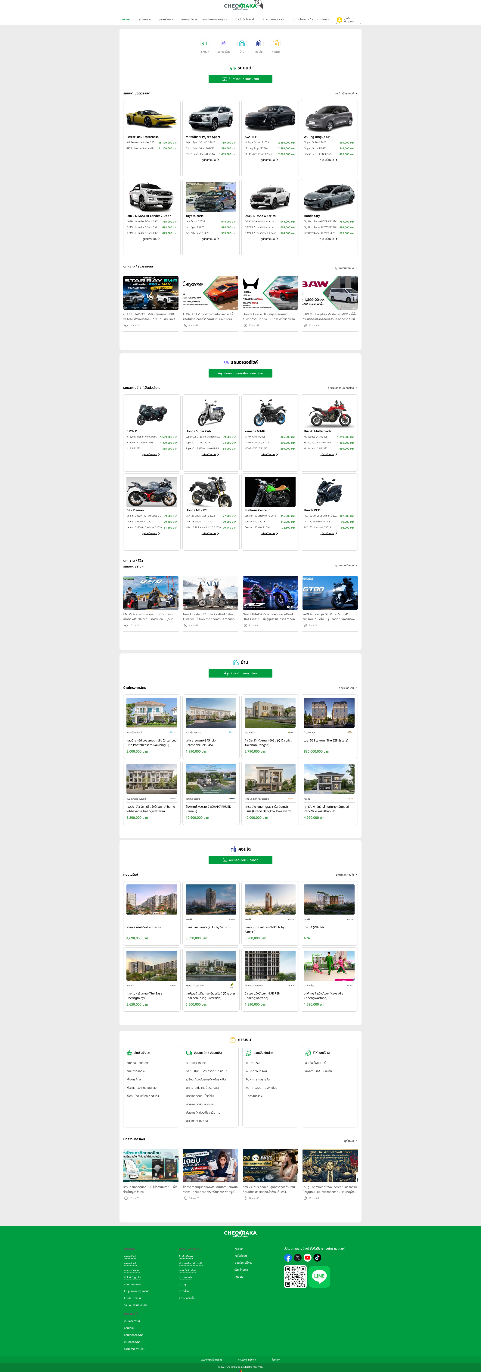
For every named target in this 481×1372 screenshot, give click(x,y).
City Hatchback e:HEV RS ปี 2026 (320, 221)
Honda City (312, 216)
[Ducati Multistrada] (329, 412)
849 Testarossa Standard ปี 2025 (141, 148)
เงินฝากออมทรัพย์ (256, 1071)
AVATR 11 (251, 137)
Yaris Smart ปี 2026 (195, 221)
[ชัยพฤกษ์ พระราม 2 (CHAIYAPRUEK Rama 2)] (211, 779)
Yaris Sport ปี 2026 (195, 227)
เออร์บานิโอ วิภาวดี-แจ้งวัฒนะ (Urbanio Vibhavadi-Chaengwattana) (150, 809)
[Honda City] (329, 197)
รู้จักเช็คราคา (241, 1270)
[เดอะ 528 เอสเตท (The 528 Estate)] (329, 713)
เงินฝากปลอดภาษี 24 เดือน (262, 1088)
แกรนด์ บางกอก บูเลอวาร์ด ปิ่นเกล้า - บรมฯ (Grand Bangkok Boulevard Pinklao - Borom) (268, 809)
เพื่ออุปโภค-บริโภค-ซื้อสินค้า (142, 1096)
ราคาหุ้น (183, 1284)
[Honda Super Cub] (211, 412)
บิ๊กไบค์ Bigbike (132, 1277)
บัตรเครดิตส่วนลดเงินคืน (201, 1104)
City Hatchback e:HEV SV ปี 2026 (320, 227)
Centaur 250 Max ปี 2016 (257, 527)
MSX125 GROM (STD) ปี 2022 (200, 521)
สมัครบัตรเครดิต (196, 1063)
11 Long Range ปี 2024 (256, 148)
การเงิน (276, 52)
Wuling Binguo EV (317, 137)
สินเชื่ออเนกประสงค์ (138, 1063)
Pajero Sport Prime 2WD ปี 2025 (201, 148)
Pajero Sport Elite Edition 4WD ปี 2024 (201, 154)
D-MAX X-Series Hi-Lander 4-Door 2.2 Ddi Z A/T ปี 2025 (260, 221)
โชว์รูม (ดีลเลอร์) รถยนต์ (137, 1291)
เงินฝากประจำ (254, 1063)
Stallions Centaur (257, 510)
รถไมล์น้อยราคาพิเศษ (135, 1305)
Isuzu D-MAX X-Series (260, 216)
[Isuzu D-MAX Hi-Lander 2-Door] (151, 197)
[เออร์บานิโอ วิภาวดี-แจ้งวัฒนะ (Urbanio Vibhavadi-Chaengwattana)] (151, 779)
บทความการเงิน (255, 1096)
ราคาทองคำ (185, 1277)
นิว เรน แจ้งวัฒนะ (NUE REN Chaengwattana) (262, 995)
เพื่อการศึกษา (134, 1079)
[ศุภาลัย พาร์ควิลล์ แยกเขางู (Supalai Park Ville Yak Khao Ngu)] (329, 779)
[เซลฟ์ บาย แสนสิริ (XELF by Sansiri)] (211, 900)
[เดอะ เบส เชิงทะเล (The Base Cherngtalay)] (151, 966)
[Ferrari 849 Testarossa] (151, 118)
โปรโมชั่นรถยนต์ (132, 1298)
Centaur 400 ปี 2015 (255, 521)
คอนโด (259, 52)
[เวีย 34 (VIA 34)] (329, 900)
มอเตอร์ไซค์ (223, 52)
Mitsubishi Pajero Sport (203, 137)
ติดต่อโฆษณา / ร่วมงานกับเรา (311, 19)
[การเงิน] (276, 43)
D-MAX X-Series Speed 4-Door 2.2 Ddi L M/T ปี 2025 (262, 233)
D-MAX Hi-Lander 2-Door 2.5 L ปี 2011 (143, 227)
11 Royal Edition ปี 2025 (257, 142)
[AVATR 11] (270, 118)
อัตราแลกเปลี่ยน (187, 1298)
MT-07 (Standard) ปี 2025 (257, 442)
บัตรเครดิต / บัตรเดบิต (191, 1263)
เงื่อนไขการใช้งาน (243, 1263)
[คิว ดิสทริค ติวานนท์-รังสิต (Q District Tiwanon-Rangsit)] (270, 713)
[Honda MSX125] (211, 491)
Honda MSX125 (196, 510)
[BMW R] (151, 412)
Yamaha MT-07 (255, 431)
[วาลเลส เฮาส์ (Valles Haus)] (151, 900)
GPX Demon (135, 510)
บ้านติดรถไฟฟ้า (132, 1342)
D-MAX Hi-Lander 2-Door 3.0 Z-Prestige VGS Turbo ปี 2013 (143, 233)
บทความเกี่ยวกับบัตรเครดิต (202, 1088)
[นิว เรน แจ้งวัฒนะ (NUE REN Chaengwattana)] (270, 966)
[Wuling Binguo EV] (329, 118)
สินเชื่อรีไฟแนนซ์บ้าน (317, 1063)
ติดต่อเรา (239, 1277)
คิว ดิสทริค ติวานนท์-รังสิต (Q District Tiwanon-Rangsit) (268, 742)
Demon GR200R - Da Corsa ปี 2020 (144, 527)
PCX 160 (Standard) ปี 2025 (317, 527)
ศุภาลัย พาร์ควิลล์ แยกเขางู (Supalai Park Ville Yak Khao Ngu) (326, 809)
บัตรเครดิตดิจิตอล (197, 1121)
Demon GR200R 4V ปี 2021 (140, 521)
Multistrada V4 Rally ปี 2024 (317, 442)
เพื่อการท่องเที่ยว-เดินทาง (141, 1088)
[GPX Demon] (151, 491)
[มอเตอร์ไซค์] (223, 43)
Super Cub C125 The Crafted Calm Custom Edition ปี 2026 (203, 436)
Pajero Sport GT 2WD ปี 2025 (200, 142)
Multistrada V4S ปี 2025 (315, 436)
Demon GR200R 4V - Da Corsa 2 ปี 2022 (144, 515)
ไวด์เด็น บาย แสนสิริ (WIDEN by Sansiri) (264, 929)
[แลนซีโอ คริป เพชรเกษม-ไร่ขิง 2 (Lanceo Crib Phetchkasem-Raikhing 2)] (151, 713)
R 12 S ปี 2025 (133, 448)
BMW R (131, 431)
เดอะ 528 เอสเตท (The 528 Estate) (326, 740)
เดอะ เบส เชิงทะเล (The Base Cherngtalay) (144, 995)
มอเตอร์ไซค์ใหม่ (132, 1270)
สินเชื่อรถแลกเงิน (136, 1071)
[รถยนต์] (205, 43)
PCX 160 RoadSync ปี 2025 (317, 521)
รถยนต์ (205, 52)
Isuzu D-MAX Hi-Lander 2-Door (148, 216)
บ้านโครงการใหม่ (132, 1321)
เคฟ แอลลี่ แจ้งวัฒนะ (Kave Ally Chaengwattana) (323, 995)
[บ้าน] (242, 43)
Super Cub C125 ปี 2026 (198, 442)
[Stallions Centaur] (270, 491)
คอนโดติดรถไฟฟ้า (133, 1335)
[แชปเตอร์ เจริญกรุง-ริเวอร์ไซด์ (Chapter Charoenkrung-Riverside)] (211, 966)
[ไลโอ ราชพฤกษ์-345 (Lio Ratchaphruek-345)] (211, 713)
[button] (348, 20)
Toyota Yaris (194, 216)
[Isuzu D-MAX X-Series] (270, 197)
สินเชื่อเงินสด (186, 1256)
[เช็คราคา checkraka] (240, 6)
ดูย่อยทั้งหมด (209, 160)
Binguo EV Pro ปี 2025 (315, 142)
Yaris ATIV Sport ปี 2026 (197, 233)
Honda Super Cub (198, 431)
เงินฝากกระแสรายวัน (258, 1079)
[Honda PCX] (329, 491)
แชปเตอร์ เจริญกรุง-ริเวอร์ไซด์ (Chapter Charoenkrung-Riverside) (210, 995)
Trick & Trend (244, 19)
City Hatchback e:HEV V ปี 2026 (319, 233)
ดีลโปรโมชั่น (240, 1256)
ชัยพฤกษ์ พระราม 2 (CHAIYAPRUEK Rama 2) (208, 809)
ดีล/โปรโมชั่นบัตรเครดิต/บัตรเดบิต (206, 1071)
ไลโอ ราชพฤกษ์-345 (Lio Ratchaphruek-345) (201, 742)
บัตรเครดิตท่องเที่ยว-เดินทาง (203, 1112)
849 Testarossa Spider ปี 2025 (141, 142)
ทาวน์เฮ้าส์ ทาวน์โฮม (134, 1349)
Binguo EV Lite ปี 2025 (315, 148)
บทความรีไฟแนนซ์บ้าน (318, 1071)
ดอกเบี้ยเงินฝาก (187, 1270)
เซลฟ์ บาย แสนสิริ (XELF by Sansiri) (208, 927)
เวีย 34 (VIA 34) (314, 927)
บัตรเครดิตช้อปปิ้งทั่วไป (200, 1096)
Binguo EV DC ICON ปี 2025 (318, 154)
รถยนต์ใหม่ (130, 1256)
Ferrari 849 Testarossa (142, 137)
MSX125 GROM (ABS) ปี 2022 (200, 515)
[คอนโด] (259, 43)
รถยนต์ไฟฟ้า (130, 1263)
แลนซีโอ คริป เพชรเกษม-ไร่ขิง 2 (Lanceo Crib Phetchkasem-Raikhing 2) (151, 742)
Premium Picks (273, 19)
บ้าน (242, 52)
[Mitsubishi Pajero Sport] (211, 118)
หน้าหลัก (126, 19)
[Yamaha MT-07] (270, 412)
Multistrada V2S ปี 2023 (315, 448)
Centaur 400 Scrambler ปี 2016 (260, 515)
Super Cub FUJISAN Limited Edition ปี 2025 (203, 448)
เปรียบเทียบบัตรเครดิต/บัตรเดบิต (206, 1079)
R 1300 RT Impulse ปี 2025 (139, 442)
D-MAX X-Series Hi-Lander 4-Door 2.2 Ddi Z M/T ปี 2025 (260, 227)
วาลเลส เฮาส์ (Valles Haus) (143, 927)
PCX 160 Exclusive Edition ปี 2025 (321, 515)
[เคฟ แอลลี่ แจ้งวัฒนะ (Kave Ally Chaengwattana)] (329, 966)
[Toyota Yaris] (211, 197)
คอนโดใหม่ (129, 1328)
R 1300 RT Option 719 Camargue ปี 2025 (142, 436)
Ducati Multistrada (317, 431)
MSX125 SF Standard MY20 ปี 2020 (203, 527)
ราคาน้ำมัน (185, 1291)
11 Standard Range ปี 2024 (258, 154)
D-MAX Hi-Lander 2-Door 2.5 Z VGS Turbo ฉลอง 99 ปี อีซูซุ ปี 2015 (143, 221)
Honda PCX (312, 510)
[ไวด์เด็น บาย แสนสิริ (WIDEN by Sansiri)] (270, 900)
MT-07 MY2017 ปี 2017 (256, 448)
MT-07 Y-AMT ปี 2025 (255, 436)
